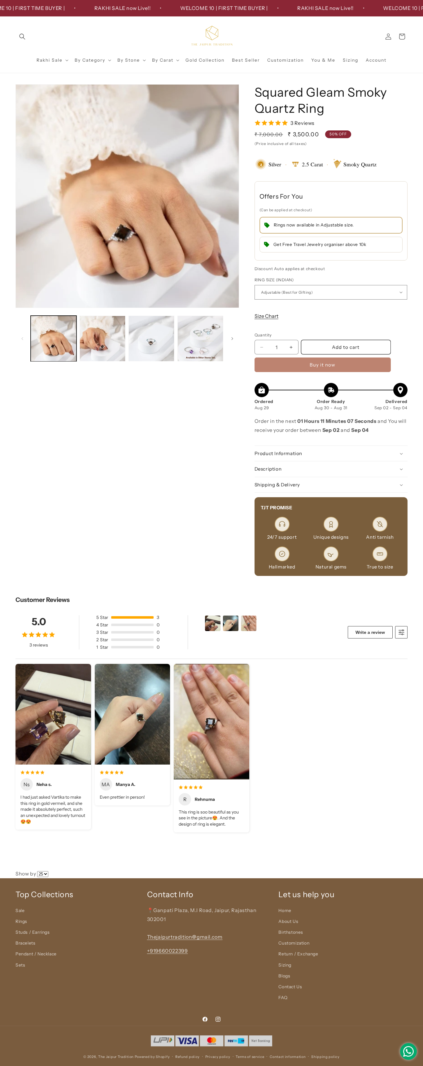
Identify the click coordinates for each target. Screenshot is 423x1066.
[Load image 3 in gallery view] (151, 339)
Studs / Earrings (32, 932)
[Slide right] (232, 338)
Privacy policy (217, 1056)
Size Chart (266, 316)
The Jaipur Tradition (116, 1057)
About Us (288, 921)
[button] (22, 36)
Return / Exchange (298, 954)
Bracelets (25, 943)
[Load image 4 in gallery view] (200, 339)
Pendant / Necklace (36, 954)
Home (284, 910)
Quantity (263, 334)
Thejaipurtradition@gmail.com (185, 937)
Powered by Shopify (152, 1057)
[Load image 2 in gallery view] (102, 339)
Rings (21, 921)
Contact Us (290, 986)
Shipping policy (325, 1056)
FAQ (282, 997)
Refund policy (187, 1056)
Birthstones (290, 932)
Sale (19, 910)
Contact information (288, 1056)
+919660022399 (167, 951)
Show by (25, 874)
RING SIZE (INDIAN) (274, 279)
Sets (20, 965)
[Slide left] (22, 338)
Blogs (284, 976)
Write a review (370, 632)
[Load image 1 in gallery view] (53, 339)
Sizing (284, 965)
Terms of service (250, 1056)
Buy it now (322, 365)
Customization (293, 943)
